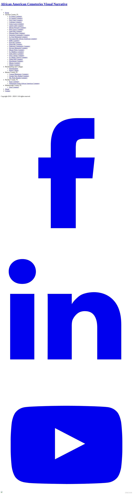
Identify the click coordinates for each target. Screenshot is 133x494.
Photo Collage (13, 70)
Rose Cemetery (14, 82)
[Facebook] (66, 227)
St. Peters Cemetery (15, 16)
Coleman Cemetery (15, 22)
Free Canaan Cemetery (16, 55)
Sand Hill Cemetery (15, 31)
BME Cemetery (14, 41)
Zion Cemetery (14, 87)
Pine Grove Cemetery (16, 29)
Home (7, 13)
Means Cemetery (14, 63)
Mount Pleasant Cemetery (17, 27)
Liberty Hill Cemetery (16, 26)
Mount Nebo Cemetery (16, 50)
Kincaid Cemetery (15, 42)
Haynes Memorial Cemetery (18, 48)
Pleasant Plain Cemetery (17, 33)
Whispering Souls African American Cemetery (24, 83)
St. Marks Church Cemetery (18, 57)
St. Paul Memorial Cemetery (18, 37)
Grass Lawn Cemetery (16, 24)
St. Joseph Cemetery (16, 18)
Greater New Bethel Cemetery (19, 76)
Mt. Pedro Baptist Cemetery (18, 78)
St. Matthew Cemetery (16, 52)
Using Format (128, 492)
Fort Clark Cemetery (16, 20)
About (7, 89)
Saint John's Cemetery (16, 54)
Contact (7, 91)
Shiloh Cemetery (14, 65)
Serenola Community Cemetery (19, 35)
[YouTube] (66, 490)
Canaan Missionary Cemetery (19, 74)
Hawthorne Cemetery (16, 61)
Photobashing (13, 68)
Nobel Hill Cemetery (16, 59)
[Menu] (1, 9)
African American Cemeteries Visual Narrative (34, 4)
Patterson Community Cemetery (19, 46)
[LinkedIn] (66, 359)
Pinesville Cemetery (15, 44)
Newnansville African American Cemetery (23, 39)
